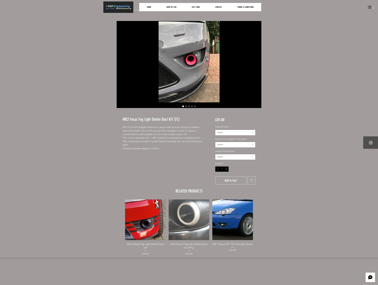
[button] (372, 7)
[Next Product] (258, 220)
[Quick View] (145, 219)
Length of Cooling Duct (225, 151)
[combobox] (235, 132)
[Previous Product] (120, 220)
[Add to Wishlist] (251, 180)
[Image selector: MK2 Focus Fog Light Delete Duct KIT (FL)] (183, 106)
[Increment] (226, 169)
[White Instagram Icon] (371, 143)
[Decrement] (217, 169)
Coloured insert (222, 127)
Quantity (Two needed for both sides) (231, 139)
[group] (189, 227)
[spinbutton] (222, 169)
